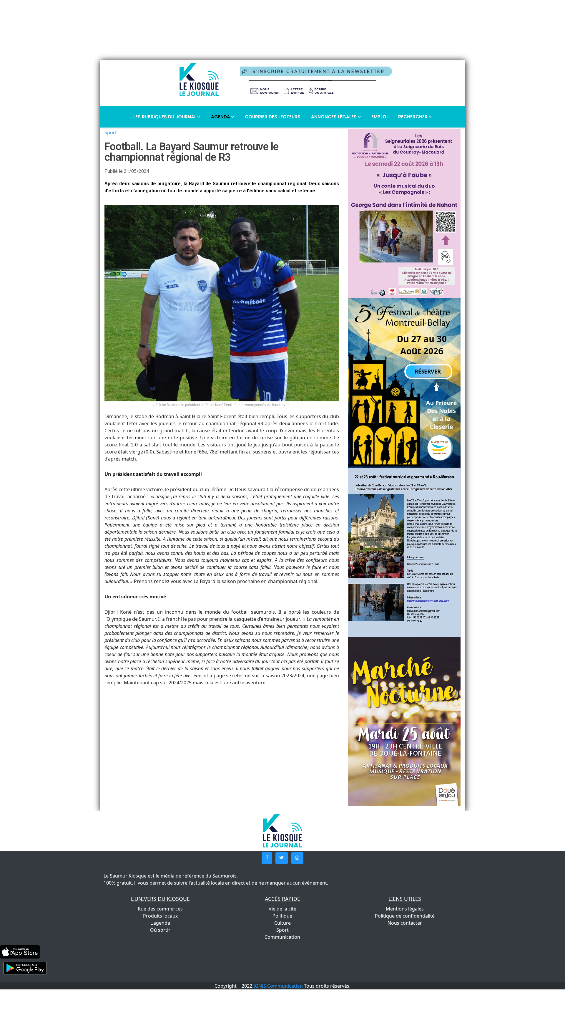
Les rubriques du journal (165, 117)
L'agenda (160, 923)
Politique (282, 916)
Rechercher (413, 117)
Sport (110, 132)
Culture (282, 923)
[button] (267, 858)
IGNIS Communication (278, 986)
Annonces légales (334, 117)
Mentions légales (405, 908)
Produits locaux (160, 916)
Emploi (379, 117)
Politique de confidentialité (405, 916)
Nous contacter (405, 923)
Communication (282, 937)
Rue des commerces (160, 908)
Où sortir (160, 930)
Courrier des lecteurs (272, 117)
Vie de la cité (282, 908)
